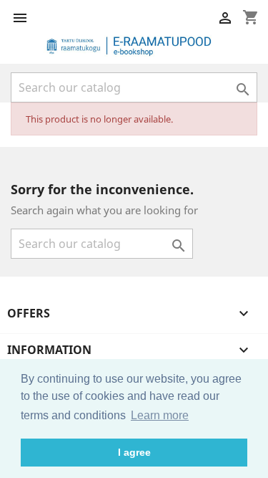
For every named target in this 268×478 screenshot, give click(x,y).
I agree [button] (134, 452)
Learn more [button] (160, 415)
